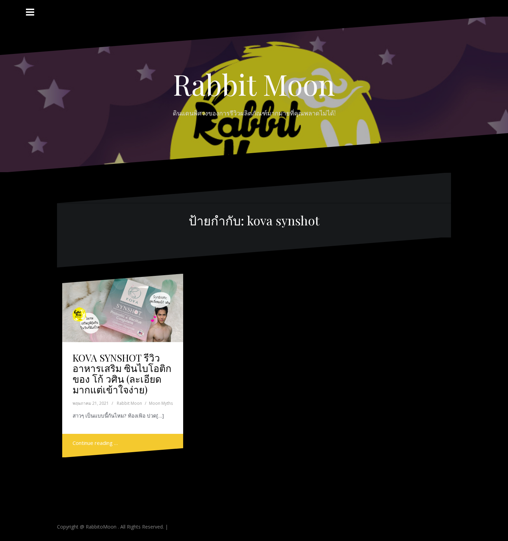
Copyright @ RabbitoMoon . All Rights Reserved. (111, 526)
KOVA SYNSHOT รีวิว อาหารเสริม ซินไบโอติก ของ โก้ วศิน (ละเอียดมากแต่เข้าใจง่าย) (122, 373)
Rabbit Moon (254, 84)
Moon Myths (161, 403)
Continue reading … (95, 442)
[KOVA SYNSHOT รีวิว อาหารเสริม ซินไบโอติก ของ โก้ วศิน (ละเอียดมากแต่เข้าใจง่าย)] (123, 311)
